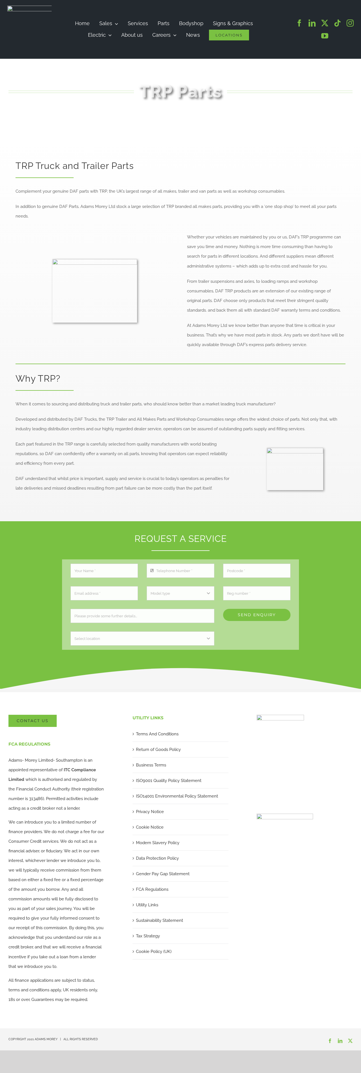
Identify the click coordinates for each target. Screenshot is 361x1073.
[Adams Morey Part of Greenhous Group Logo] (49, 7)
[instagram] (350, 23)
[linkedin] (312, 23)
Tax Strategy (148, 936)
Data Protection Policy (157, 858)
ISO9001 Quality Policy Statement (168, 780)
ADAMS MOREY (46, 1039)
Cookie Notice (150, 827)
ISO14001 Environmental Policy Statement (177, 796)
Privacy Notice (150, 811)
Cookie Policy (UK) (153, 951)
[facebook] (299, 23)
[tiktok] (337, 23)
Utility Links (147, 904)
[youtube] (324, 35)
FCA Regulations (152, 889)
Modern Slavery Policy (157, 842)
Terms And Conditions (157, 734)
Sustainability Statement (159, 920)
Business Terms (151, 765)
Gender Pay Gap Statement (163, 873)
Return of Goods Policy (158, 749)
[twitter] (324, 23)
